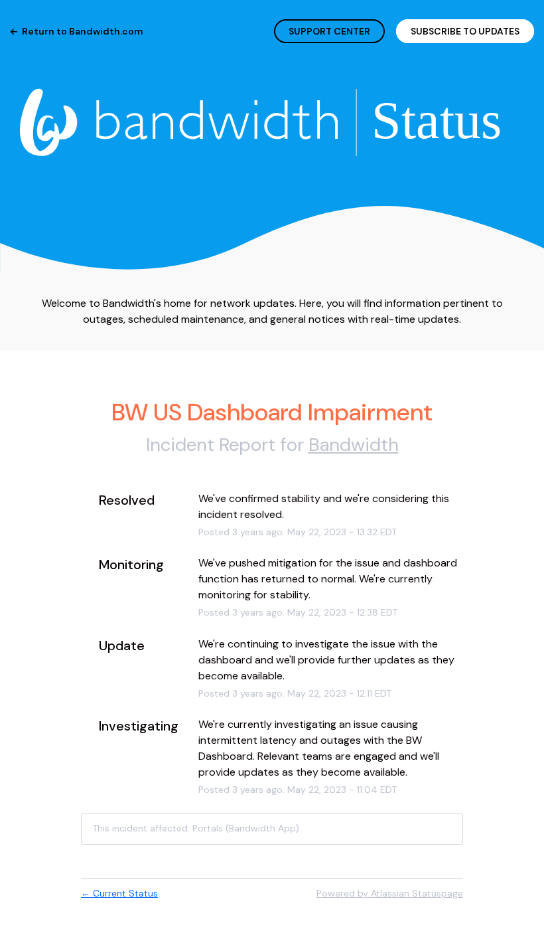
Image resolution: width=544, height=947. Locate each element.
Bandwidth (353, 444)
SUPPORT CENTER (329, 31)
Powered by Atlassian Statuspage (389, 893)
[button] (465, 31)
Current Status (119, 893)
